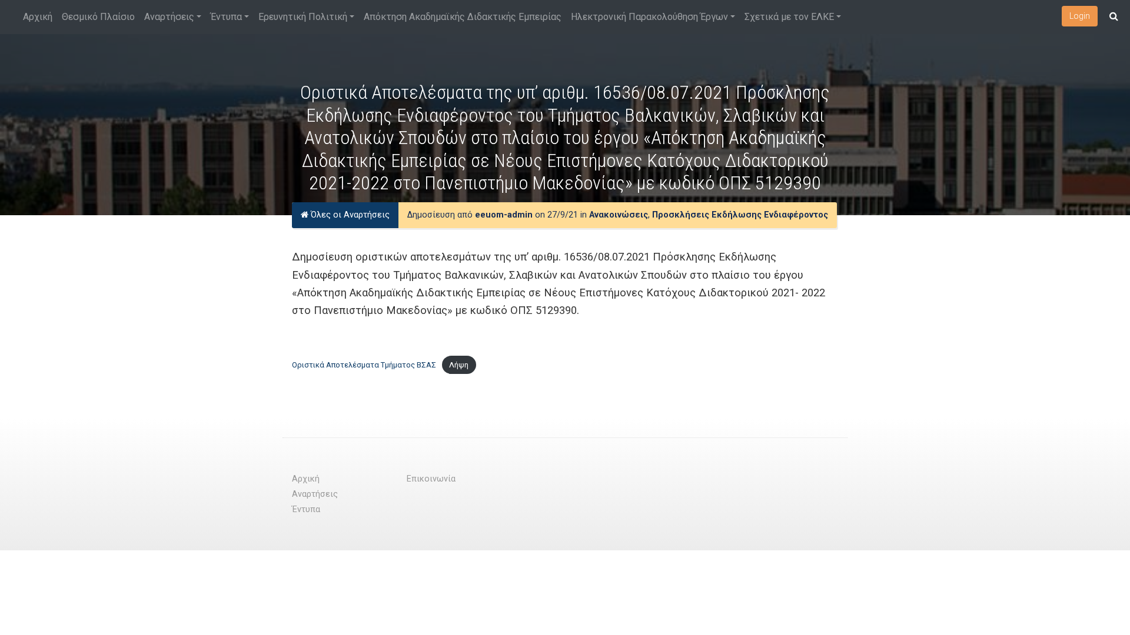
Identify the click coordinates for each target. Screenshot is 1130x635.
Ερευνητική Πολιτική (302, 16)
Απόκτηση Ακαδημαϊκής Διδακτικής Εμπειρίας (462, 16)
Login (1079, 16)
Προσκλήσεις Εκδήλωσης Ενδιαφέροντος (740, 215)
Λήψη (458, 364)
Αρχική (37, 16)
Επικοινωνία (431, 479)
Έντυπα (226, 16)
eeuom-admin (504, 215)
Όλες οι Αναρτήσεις (349, 215)
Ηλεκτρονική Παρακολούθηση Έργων (649, 16)
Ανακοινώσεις (618, 215)
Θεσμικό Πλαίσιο (98, 16)
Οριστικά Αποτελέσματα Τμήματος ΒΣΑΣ (364, 364)
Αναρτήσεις (169, 16)
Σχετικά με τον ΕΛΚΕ (789, 16)
